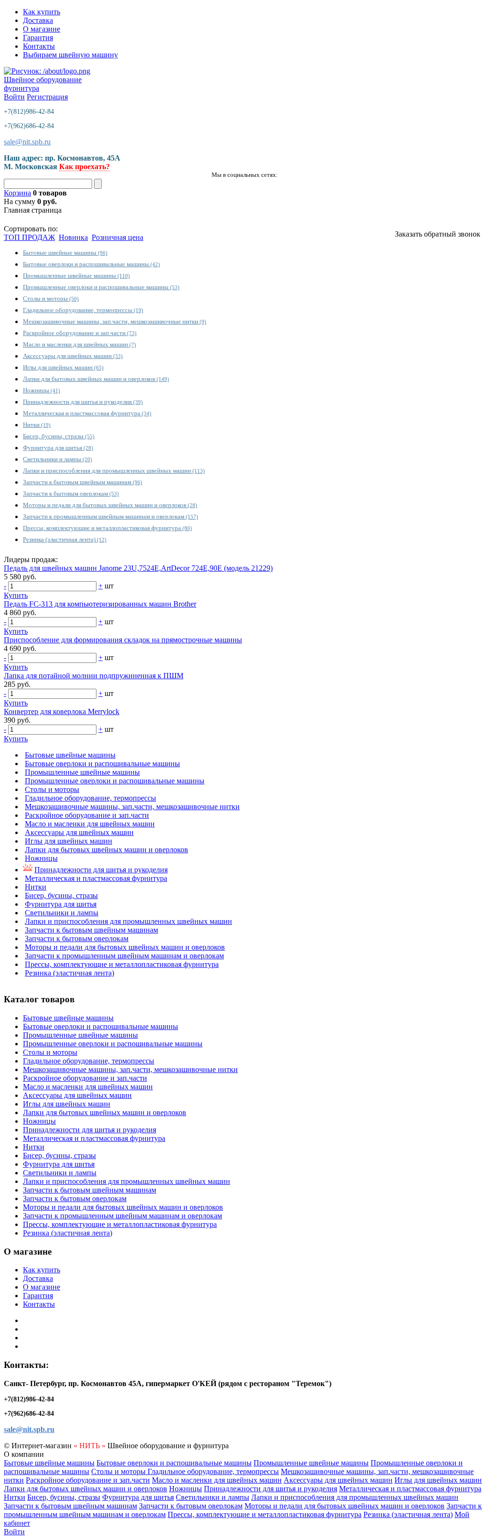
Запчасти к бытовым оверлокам (71, 493)
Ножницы (41, 390)
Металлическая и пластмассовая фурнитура (87, 413)
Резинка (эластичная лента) (64, 539)
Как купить (41, 12)
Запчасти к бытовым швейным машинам (82, 482)
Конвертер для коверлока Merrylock (61, 711)
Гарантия (38, 37)
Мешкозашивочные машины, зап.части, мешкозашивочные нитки (114, 321)
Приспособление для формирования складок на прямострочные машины (123, 640)
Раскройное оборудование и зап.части (80, 332)
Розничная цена (117, 237)
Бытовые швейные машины (65, 252)
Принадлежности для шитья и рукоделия (83, 401)
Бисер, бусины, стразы (59, 436)
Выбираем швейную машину (70, 55)
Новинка (73, 237)
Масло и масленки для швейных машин (79, 344)
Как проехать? (84, 167)
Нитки (37, 424)
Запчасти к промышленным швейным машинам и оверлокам (110, 516)
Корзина (17, 193)
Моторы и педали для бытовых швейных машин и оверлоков (110, 505)
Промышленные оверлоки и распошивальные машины (101, 287)
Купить (16, 595)
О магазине (41, 29)
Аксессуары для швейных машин (73, 355)
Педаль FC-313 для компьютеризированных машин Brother (100, 604)
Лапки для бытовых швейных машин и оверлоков (96, 378)
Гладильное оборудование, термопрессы (83, 310)
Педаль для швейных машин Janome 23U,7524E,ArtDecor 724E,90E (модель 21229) (138, 568)
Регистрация (47, 97)
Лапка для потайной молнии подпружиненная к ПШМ (93, 676)
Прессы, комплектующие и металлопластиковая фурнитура (107, 527)
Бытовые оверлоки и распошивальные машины (91, 264)
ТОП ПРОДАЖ (29, 237)
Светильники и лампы (57, 459)
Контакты (39, 46)
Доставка (38, 20)
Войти (14, 97)
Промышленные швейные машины (76, 275)
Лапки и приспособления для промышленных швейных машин (114, 470)
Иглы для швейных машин (63, 367)
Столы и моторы (51, 298)
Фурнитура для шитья (58, 447)
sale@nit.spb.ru (27, 142)
